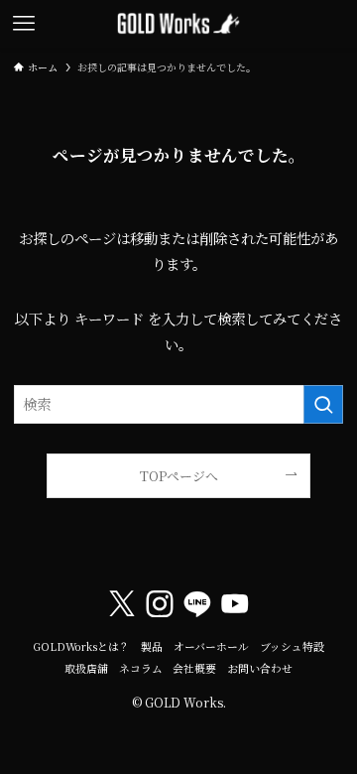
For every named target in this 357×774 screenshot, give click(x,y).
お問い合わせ (260, 668)
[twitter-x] (122, 604)
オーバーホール (211, 646)
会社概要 (194, 668)
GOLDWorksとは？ (81, 646)
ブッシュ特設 (292, 646)
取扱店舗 (86, 668)
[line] (197, 604)
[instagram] (160, 604)
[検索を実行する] (323, 404)
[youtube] (235, 604)
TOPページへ (179, 475)
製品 (152, 646)
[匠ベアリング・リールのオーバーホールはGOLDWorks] (178, 24)
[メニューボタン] (24, 24)
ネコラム (141, 668)
